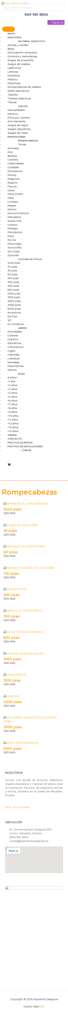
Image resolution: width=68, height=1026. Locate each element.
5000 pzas (12, 748)
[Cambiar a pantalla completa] (19, 1018)
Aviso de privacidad (17, 807)
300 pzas (11, 616)
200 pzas (11, 595)
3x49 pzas (12, 509)
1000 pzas (12, 659)
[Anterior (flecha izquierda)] (6, 1023)
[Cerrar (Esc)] (46, 1018)
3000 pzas (12, 727)
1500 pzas (12, 680)
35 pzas (10, 531)
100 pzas (11, 573)
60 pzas (10, 552)
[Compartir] (33, 1018)
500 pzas (11, 638)
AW (42, 1006)
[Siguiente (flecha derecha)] (19, 1023)
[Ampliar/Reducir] (6, 1018)
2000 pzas (12, 702)
